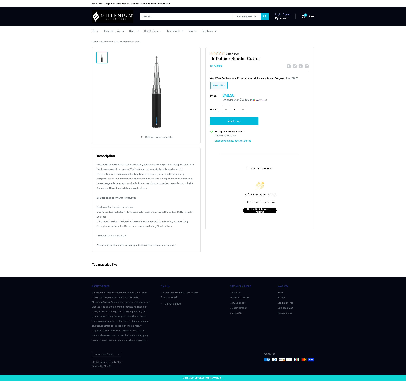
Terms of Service (239, 297)
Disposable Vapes (114, 30)
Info (190, 30)
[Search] (265, 16)
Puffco (281, 297)
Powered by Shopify (102, 366)
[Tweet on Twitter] (301, 65)
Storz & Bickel (285, 302)
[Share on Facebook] (289, 65)
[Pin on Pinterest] (295, 65)
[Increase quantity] (242, 109)
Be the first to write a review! (259, 210)
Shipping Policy (238, 307)
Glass (132, 30)
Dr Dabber (216, 66)
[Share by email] (307, 65)
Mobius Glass (285, 312)
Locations (207, 30)
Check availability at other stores (233, 140)
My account (281, 18)
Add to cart (234, 121)
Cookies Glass (285, 307)
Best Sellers (151, 30)
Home (95, 30)
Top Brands (173, 30)
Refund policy (237, 302)
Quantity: (215, 109)
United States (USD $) (104, 354)
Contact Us (236, 312)
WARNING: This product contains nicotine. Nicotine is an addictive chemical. (131, 3)
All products (107, 41)
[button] (203, 378)
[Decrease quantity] (226, 109)
